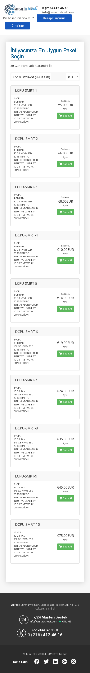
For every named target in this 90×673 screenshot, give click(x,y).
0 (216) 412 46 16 (55, 8)
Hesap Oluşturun (54, 18)
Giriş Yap (18, 25)
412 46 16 (45, 634)
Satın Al (67, 115)
